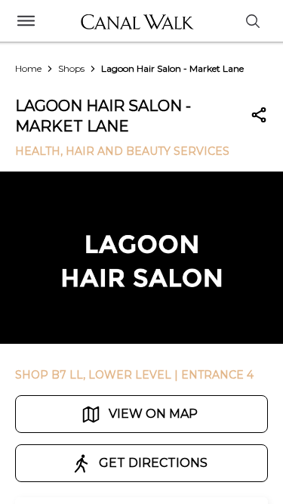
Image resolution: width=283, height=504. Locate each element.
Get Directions (153, 463)
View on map (153, 414)
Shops (71, 68)
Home (28, 68)
